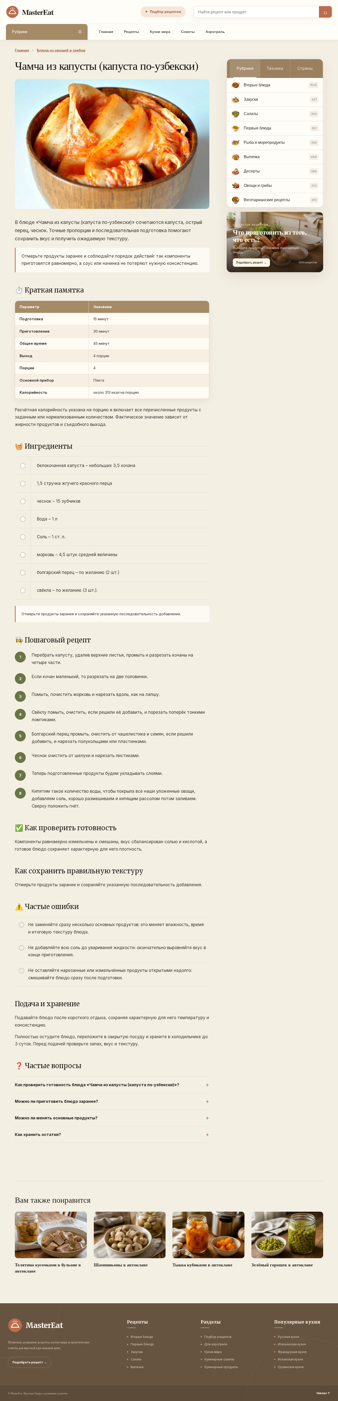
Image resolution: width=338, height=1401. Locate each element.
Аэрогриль (215, 32)
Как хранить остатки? (38, 1134)
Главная (106, 32)
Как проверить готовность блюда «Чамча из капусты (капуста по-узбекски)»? (97, 1084)
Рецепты (131, 32)
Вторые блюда (142, 1337)
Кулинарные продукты (221, 1367)
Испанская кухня (290, 1359)
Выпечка (137, 1367)
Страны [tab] (305, 68)
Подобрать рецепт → (29, 1362)
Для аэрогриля (215, 1344)
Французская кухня (292, 1352)
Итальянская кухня (292, 1344)
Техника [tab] (275, 68)
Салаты (136, 1359)
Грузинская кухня (291, 1367)
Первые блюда (142, 1344)
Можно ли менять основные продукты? (56, 1117)
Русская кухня (288, 1337)
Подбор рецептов (163, 12)
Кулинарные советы (219, 1359)
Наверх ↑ (323, 1393)
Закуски (137, 1352)
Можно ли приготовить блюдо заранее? (56, 1101)
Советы (188, 32)
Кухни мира (160, 32)
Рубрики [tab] (245, 68)
